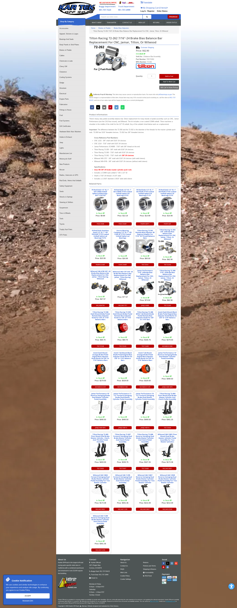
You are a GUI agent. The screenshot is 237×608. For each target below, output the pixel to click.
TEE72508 (100, 346)
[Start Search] (147, 17)
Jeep (61, 142)
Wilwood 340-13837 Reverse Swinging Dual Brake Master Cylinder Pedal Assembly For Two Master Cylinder (145, 479)
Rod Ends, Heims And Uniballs (70, 180)
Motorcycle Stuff (65, 159)
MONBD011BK (123, 387)
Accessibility (149, 572)
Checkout (173, 17)
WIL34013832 (100, 509)
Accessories (63, 28)
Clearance (63, 72)
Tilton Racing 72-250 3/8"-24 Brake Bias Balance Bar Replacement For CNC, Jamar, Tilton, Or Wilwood (167, 234)
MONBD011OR (145, 387)
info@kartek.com (170, 601)
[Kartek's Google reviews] (176, 563)
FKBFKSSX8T (100, 264)
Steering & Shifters (66, 202)
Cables (61, 55)
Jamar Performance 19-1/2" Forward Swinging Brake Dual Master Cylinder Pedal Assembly (145, 396)
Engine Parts (64, 99)
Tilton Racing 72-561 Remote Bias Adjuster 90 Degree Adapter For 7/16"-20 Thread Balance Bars (145, 234)
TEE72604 (167, 428)
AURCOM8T (122, 264)
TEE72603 (100, 468)
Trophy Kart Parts (65, 229)
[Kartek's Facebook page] (164, 563)
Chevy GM (63, 66)
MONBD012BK (167, 346)
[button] (231, 586)
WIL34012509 (167, 509)
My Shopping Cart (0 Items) (154, 8)
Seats (61, 191)
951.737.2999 (124, 10)
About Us (123, 562)
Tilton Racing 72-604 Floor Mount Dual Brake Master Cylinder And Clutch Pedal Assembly (167, 396)
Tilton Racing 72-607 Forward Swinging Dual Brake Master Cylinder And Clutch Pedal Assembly (122, 438)
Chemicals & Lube (66, 61)
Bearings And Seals (66, 39)
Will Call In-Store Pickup (169, 87)
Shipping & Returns (149, 569)
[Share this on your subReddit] (116, 107)
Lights (61, 148)
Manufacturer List (65, 153)
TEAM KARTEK (111, 22)
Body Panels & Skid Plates (69, 45)
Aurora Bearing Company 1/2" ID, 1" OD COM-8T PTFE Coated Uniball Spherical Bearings (123, 234)
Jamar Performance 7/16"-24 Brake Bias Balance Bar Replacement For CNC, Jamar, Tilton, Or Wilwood (145, 275)
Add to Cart (169, 76)
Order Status (162, 11)
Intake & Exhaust (65, 137)
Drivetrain (62, 88)
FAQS (122, 569)
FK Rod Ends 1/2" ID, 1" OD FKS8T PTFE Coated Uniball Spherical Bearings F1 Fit (145, 192)
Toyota (61, 224)
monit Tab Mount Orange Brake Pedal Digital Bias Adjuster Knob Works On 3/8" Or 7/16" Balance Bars (145, 356)
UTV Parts (63, 235)
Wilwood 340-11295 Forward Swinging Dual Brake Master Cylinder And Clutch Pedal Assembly (122, 479)
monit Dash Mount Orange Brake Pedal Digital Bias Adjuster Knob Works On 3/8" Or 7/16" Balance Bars (100, 356)
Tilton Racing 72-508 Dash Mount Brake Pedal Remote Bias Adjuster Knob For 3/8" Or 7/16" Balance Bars (100, 316)
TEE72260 (167, 305)
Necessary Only (27, 600)
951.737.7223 (105, 10)
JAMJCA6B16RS (100, 428)
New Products (64, 164)
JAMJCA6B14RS (167, 387)
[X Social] (168, 563)
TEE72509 (122, 346)
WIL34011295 (122, 509)
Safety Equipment (65, 186)
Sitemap (84, 606)
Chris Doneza (114, 606)
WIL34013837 (145, 509)
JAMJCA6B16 (145, 428)
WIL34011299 (100, 550)
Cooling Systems (65, 77)
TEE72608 (145, 468)
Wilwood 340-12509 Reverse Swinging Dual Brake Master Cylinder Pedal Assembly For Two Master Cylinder (167, 479)
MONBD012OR (100, 387)
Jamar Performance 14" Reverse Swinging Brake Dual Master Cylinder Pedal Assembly (167, 355)
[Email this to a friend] (104, 107)
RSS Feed (148, 576)
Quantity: (139, 76)
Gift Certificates (65, 126)
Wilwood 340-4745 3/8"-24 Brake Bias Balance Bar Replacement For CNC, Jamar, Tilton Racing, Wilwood (100, 275)
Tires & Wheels (64, 213)
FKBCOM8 (100, 224)
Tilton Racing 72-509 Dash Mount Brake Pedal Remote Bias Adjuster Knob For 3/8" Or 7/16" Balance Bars (122, 316)
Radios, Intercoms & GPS (68, 175)
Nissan (61, 170)
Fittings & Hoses (65, 110)
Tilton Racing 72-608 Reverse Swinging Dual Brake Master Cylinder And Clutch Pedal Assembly (145, 438)
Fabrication (63, 104)
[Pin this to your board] (110, 107)
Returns (145, 562)
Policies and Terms (149, 566)
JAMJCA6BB (145, 305)
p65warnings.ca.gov (165, 94)
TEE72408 (145, 346)
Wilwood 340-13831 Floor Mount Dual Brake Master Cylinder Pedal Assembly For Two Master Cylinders (167, 438)
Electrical (62, 93)
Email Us (94, 578)
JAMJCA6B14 (122, 428)
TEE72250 (167, 264)
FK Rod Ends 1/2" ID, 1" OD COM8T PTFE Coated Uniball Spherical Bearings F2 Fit (122, 192)
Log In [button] (143, 11)
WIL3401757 (122, 305)
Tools (61, 219)
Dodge (61, 83)
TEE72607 (122, 468)
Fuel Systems (64, 121)
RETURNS (156, 22)
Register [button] (150, 11)
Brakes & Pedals (65, 50)
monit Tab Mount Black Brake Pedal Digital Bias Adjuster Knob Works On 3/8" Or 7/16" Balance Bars (122, 356)
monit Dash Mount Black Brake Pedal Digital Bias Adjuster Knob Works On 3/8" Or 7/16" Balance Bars (167, 316)
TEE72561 (145, 264)
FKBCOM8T (123, 224)
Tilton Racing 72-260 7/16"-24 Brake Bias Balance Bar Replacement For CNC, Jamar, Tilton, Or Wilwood (167, 275)
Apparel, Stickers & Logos (68, 34)
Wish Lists (123, 572)
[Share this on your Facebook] (92, 107)
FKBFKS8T (167, 224)
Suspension (63, 208)
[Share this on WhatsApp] (123, 107)
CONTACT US (127, 22)
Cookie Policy (24, 590)
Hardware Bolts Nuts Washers (70, 132)
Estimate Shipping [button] (147, 47)
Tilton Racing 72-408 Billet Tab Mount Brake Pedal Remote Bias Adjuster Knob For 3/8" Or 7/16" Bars (145, 316)
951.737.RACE (105, 571)
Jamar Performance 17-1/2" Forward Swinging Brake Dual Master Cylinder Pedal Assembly (122, 396)
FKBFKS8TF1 (145, 224)
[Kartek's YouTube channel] (164, 567)
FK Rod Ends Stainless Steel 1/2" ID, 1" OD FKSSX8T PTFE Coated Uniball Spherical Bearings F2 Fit (100, 234)
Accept (28, 596)
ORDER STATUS (171, 22)
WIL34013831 (167, 468)
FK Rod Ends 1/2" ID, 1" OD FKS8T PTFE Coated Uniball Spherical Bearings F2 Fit (167, 192)
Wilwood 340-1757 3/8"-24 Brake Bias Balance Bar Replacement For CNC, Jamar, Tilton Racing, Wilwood (123, 275)
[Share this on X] (98, 107)
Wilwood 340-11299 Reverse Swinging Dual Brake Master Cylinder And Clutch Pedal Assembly (100, 519)
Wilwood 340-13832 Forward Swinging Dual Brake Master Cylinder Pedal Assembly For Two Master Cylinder (100, 479)
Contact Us (124, 566)
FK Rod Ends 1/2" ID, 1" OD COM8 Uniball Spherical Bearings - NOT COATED (100, 192)
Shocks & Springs (65, 197)
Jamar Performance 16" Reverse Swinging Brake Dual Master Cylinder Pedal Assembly (100, 396)
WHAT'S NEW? (96, 22)
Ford (61, 115)
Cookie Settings (125, 579)
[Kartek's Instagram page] (172, 563)
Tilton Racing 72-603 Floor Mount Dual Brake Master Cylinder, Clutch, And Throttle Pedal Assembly (100, 438)
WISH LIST (141, 22)
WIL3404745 (100, 305)
